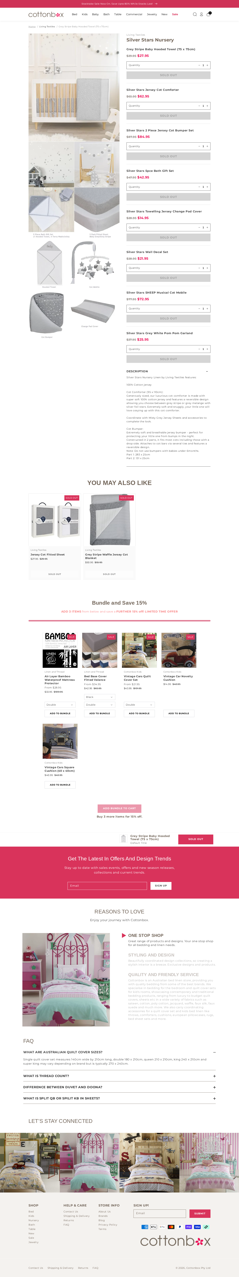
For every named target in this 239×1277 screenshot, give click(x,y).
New (164, 14)
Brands (103, 1216)
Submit (200, 1213)
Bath (106, 14)
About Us (105, 1211)
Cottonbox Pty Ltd (198, 1267)
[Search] (195, 14)
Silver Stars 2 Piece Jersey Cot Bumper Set (160, 130)
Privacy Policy (108, 1224)
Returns (69, 1220)
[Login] (201, 14)
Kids (84, 14)
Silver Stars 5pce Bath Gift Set (150, 171)
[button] (168, 371)
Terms (103, 1229)
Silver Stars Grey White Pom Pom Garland (159, 333)
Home (32, 26)
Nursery (34, 1220)
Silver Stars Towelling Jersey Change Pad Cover (164, 211)
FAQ (66, 1224)
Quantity (134, 105)
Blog (102, 1220)
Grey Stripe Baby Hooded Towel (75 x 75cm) (84, 26)
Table (117, 14)
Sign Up (161, 885)
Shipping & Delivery (77, 1216)
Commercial (134, 14)
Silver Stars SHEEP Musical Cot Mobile (156, 292)
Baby (95, 14)
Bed (74, 14)
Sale (175, 14)
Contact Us (71, 1211)
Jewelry (152, 14)
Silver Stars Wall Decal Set (147, 252)
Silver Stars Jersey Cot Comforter (152, 90)
